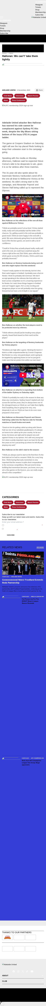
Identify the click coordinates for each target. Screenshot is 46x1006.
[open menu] (1, 17)
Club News (8, 96)
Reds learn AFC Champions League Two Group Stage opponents (31, 763)
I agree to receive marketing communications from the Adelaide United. (24, 529)
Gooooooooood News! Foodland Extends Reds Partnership (22, 581)
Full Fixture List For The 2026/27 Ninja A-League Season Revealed (30, 601)
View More (40, 547)
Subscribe (11, 535)
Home (4, 53)
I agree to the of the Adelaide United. (24, 525)
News (11, 53)
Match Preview (33, 96)
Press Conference (18, 100)
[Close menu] (41, 995)
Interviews (19, 96)
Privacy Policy (19, 525)
